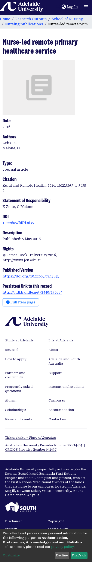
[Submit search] (58, 6)
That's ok (79, 555)
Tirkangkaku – (30, 437)
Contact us (57, 419)
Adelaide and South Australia (64, 361)
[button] (63, 6)
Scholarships (15, 410)
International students (67, 386)
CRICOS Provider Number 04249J (30, 449)
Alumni (10, 400)
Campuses (57, 400)
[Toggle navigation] (86, 7)
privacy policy (62, 546)
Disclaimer (13, 521)
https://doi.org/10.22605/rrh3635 (31, 276)
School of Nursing (67, 19)
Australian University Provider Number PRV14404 (43, 445)
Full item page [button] (22, 302)
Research (12, 349)
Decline (62, 555)
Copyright (56, 521)
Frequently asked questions (19, 389)
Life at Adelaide (61, 340)
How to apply (15, 359)
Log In (72, 7)
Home (5, 19)
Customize (11, 555)
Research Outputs (31, 19)
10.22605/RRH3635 (18, 223)
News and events (18, 419)
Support (55, 373)
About (53, 349)
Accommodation (61, 410)
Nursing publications (24, 24)
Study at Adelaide (19, 340)
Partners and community (15, 375)
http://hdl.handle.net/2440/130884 (32, 292)
